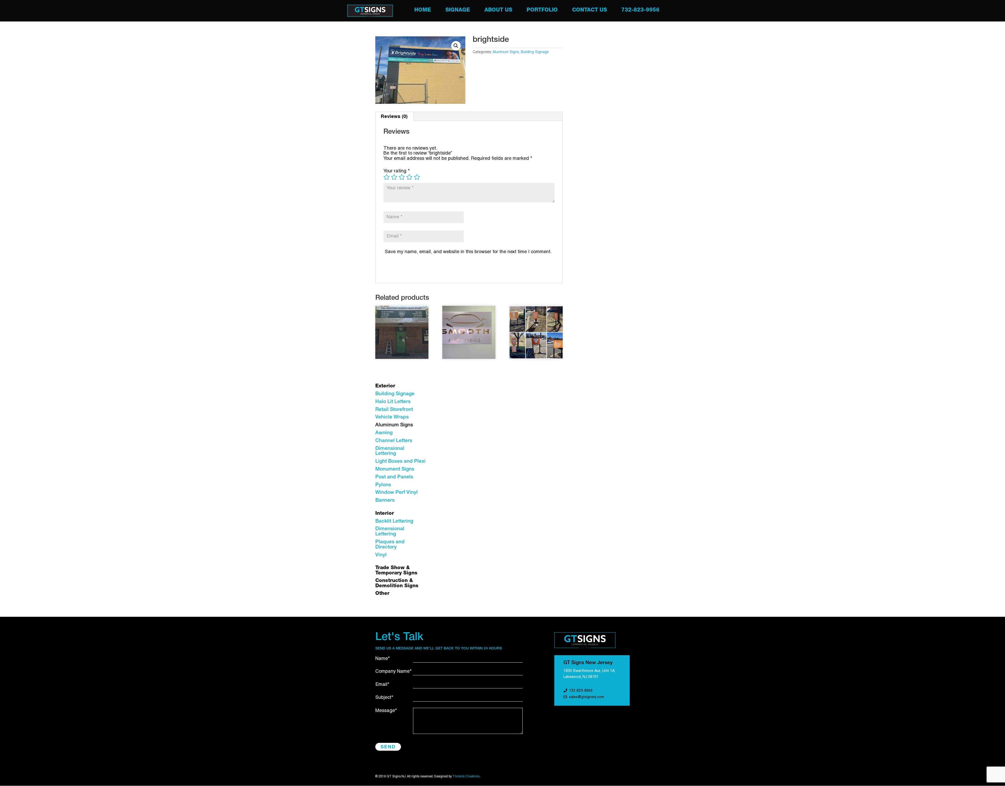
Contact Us (589, 11)
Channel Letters (393, 440)
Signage (457, 11)
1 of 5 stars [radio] (386, 177)
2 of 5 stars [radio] (394, 177)
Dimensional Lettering (389, 451)
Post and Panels (394, 477)
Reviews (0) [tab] (394, 116)
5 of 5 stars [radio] (417, 177)
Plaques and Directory (390, 545)
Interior (384, 513)
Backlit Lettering (394, 521)
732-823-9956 (640, 11)
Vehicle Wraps (392, 417)
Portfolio (542, 11)
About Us (498, 11)
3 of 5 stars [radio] (402, 177)
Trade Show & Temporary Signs (396, 571)
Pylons (383, 485)
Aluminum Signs (506, 52)
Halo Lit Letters (393, 401)
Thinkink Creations (465, 776)
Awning (384, 433)
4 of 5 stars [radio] (409, 177)
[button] (456, 45)
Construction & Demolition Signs (396, 583)
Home (422, 11)
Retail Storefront (394, 409)
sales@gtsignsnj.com (586, 697)
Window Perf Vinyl (396, 492)
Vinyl (381, 555)
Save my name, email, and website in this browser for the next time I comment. (468, 252)
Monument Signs (394, 469)
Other (382, 593)
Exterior (385, 386)
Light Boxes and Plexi (400, 461)
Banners (385, 500)
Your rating (396, 171)
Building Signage (535, 52)
